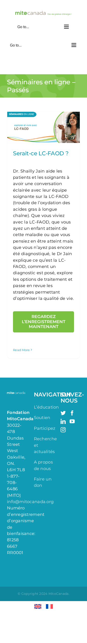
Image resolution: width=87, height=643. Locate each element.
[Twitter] (63, 413)
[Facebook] (72, 413)
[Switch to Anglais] (38, 606)
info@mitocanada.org (30, 501)
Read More (21, 350)
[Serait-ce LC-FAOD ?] (43, 127)
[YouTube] (72, 421)
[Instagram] (63, 429)
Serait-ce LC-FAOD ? (40, 153)
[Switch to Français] (49, 606)
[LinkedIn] (63, 421)
